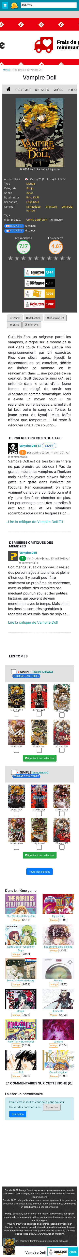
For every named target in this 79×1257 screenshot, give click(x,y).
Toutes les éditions (39, 871)
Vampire (58, 1041)
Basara (58, 980)
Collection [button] (34, 317)
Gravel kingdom (58, 1071)
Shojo (29, 188)
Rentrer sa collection (41, 1240)
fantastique (33, 206)
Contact (63, 1240)
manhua (45, 1193)
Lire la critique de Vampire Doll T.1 (35, 522)
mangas (25, 1193)
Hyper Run (58, 916)
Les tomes (22, 89)
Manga (14, 5)
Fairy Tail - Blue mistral (21, 1041)
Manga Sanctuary (28, 1190)
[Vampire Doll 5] (39, 731)
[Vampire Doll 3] (61, 696)
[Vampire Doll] (39, 132)
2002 (29, 192)
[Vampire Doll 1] (16, 696)
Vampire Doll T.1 (30, 445)
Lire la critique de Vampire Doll (33, 622)
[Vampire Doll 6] (61, 731)
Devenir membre (20, 1240)
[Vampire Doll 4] (16, 731)
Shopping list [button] (56, 317)
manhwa (35, 1193)
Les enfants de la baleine (58, 946)
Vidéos (58, 89)
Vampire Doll (28, 552)
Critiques (42, 89)
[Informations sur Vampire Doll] (8, 89)
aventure (51, 206)
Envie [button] (15, 324)
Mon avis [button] (33, 324)
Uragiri (21, 1010)
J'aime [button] (16, 317)
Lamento (58, 1010)
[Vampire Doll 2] (39, 696)
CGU (55, 1240)
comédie (67, 206)
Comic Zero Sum (36, 219)
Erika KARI (32, 197)
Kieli (20, 1071)
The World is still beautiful (20, 916)
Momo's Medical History (20, 980)
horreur (31, 210)
